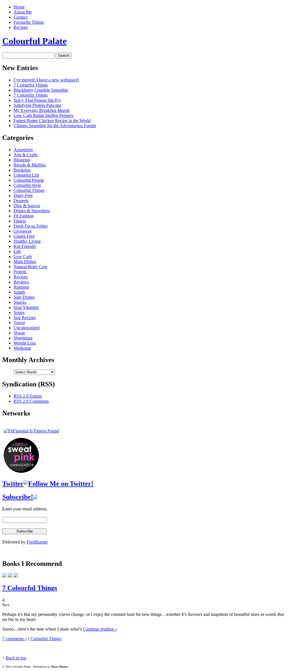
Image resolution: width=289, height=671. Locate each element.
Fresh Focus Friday (31, 226)
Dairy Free (23, 195)
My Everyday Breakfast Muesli (41, 110)
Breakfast (22, 170)
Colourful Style (27, 185)
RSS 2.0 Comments (31, 401)
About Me (23, 12)
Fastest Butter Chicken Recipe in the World (52, 120)
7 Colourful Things (31, 85)
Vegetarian (23, 338)
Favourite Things (29, 22)
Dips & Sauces (27, 205)
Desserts (21, 200)
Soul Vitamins (26, 307)
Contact (20, 17)
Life (17, 251)
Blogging (22, 159)
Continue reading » (100, 629)
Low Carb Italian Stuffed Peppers (43, 115)
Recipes (21, 27)
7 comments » (14, 638)
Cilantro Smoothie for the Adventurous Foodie (55, 125)
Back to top (16, 657)
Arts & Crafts (26, 154)
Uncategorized (27, 327)
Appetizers (23, 149)
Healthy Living (27, 241)
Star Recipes (25, 317)
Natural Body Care (30, 266)
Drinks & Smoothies (32, 210)
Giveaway (23, 231)
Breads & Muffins (30, 165)
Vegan (19, 332)
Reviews (21, 282)
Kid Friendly (25, 246)
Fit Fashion (24, 215)
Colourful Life (26, 175)
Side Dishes (24, 297)
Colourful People (29, 180)
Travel (19, 322)
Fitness (20, 220)
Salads (19, 292)
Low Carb (23, 256)
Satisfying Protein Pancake (37, 105)
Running (21, 287)
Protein (20, 271)
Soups (19, 312)
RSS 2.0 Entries (28, 396)
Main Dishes (25, 261)
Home (19, 7)
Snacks (20, 302)
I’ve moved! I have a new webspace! (46, 79)
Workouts (22, 348)
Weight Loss (25, 343)
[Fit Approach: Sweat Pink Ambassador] (21, 471)
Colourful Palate (34, 41)
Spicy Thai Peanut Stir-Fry (37, 100)
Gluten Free (24, 236)
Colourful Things (29, 190)
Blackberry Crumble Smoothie (41, 90)
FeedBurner (37, 542)
